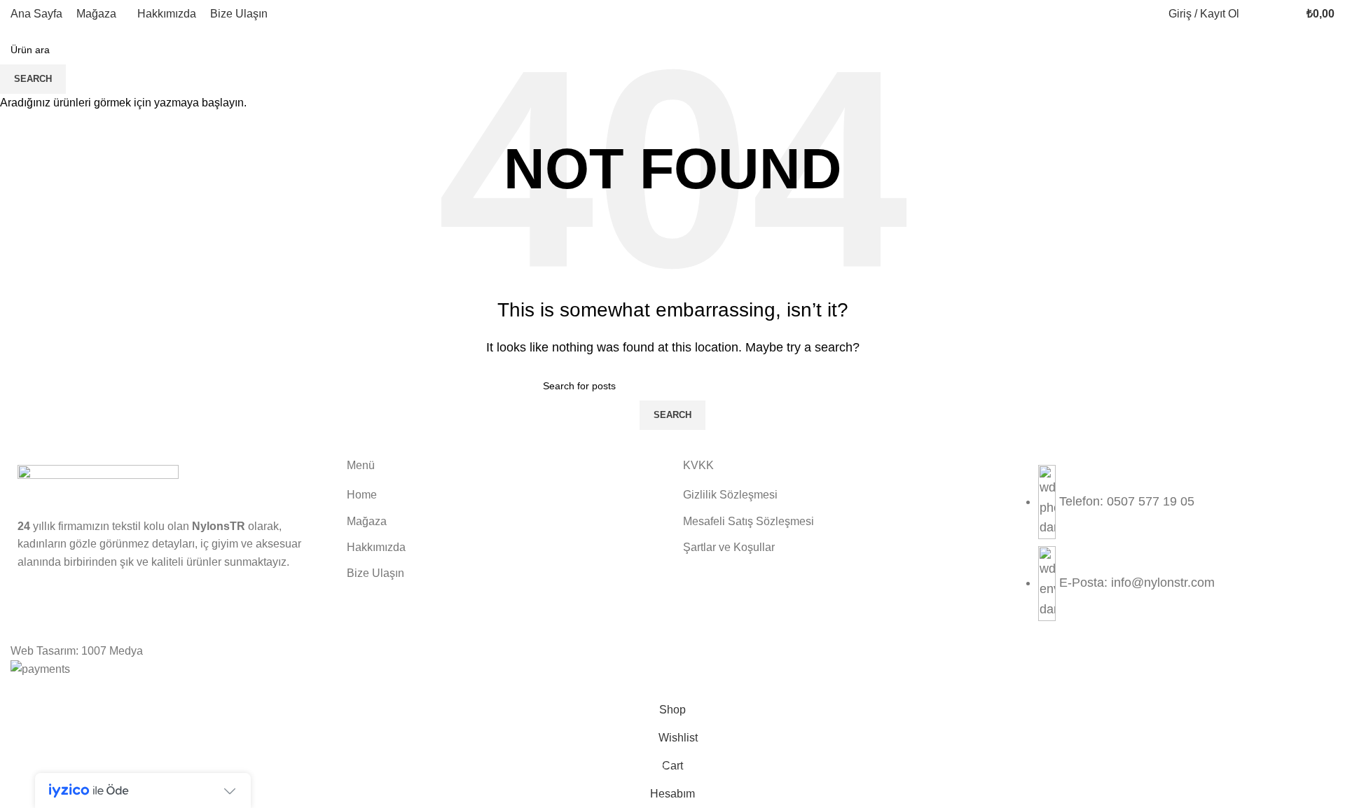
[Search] (1257, 14)
